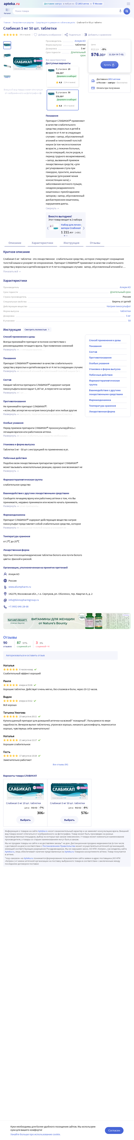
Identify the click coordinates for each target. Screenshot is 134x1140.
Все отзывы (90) (60, 764)
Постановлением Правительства (58, 846)
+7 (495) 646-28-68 (18, 606)
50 (129, 320)
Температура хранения (102, 405)
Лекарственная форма (102, 411)
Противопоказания (100, 357)
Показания (95, 346)
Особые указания (99, 363)
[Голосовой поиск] (120, 11)
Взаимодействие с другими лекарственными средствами (106, 392)
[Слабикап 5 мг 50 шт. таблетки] (62, 100)
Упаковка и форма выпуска (104, 369)
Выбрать (25, 819)
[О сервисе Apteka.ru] (128, 4)
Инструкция (71, 243)
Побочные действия (100, 374)
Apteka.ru (43, 831)
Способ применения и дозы (105, 340)
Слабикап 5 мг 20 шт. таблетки (23, 803)
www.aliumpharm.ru (19, 586)
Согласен (114, 1130)
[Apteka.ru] (11, 4)
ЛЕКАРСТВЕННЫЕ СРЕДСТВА (23, 22)
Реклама (126, 615)
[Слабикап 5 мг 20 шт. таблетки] (62, 77)
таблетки (125, 311)
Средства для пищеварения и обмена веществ (55, 22)
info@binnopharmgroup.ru (23, 599)
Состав (93, 351)
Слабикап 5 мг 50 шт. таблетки (67, 803)
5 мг (128, 315)
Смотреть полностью (36, 329)
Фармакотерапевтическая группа (104, 382)
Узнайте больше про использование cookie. (35, 1134)
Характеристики (42, 243)
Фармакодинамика (100, 400)
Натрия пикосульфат (119, 306)
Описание (14, 243)
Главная (7, 22)
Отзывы (95, 243)
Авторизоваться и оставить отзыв (25, 655)
